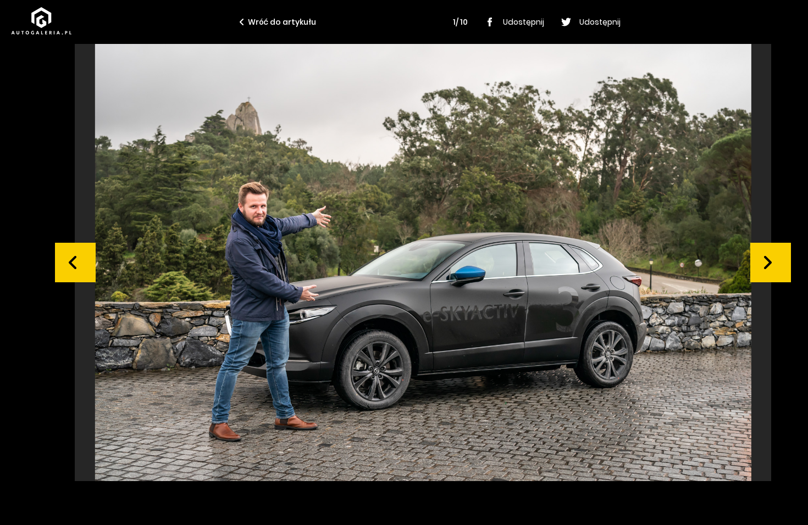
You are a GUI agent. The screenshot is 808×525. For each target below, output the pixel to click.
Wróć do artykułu (282, 22)
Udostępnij (523, 21)
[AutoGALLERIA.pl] (41, 20)
